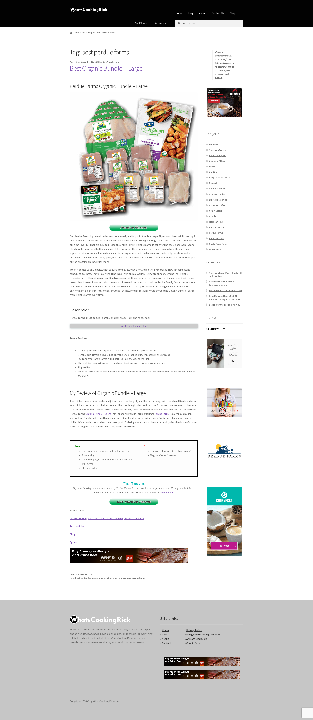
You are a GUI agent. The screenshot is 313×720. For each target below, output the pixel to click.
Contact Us (218, 13)
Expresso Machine (218, 199)
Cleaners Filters (217, 161)
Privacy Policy (194, 630)
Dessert (213, 183)
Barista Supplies (217, 155)
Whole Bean (215, 249)
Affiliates (213, 144)
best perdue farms (84, 577)
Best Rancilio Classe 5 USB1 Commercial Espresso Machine (224, 297)
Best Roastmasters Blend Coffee (225, 290)
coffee (212, 166)
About (202, 13)
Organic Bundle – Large (98, 413)
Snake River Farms (218, 243)
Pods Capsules (216, 238)
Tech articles (77, 526)
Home (178, 13)
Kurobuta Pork (216, 227)
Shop (232, 13)
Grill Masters (215, 210)
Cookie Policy (193, 643)
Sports (73, 542)
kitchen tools (216, 221)
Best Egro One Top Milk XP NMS (224, 304)
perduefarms (138, 577)
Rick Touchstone (110, 62)
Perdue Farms (162, 413)
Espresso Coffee (217, 194)
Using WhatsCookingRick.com (203, 634)
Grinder (213, 216)
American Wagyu (217, 149)
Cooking (213, 172)
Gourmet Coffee (217, 205)
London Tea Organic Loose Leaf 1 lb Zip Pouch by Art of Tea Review (107, 518)
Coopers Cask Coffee (219, 177)
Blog (190, 13)
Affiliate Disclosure (196, 638)
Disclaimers (160, 23)
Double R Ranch (217, 188)
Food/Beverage (142, 23)
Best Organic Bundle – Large (106, 68)
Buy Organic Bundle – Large (134, 326)
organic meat (102, 577)
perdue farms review (120, 577)
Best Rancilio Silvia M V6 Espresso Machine (221, 283)
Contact (166, 643)
